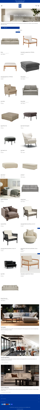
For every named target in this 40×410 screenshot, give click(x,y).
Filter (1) (5, 27)
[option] (20, 1)
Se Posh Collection (6, 392)
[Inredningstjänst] (20, 345)
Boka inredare (5, 362)
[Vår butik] (20, 315)
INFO (2, 395)
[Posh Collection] (20, 375)
